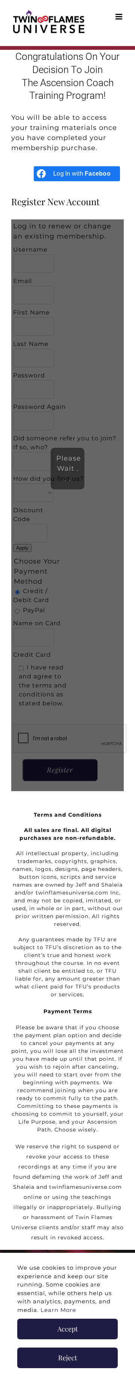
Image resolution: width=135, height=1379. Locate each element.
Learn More (58, 1309)
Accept (67, 1328)
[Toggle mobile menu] (120, 17)
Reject (67, 1357)
